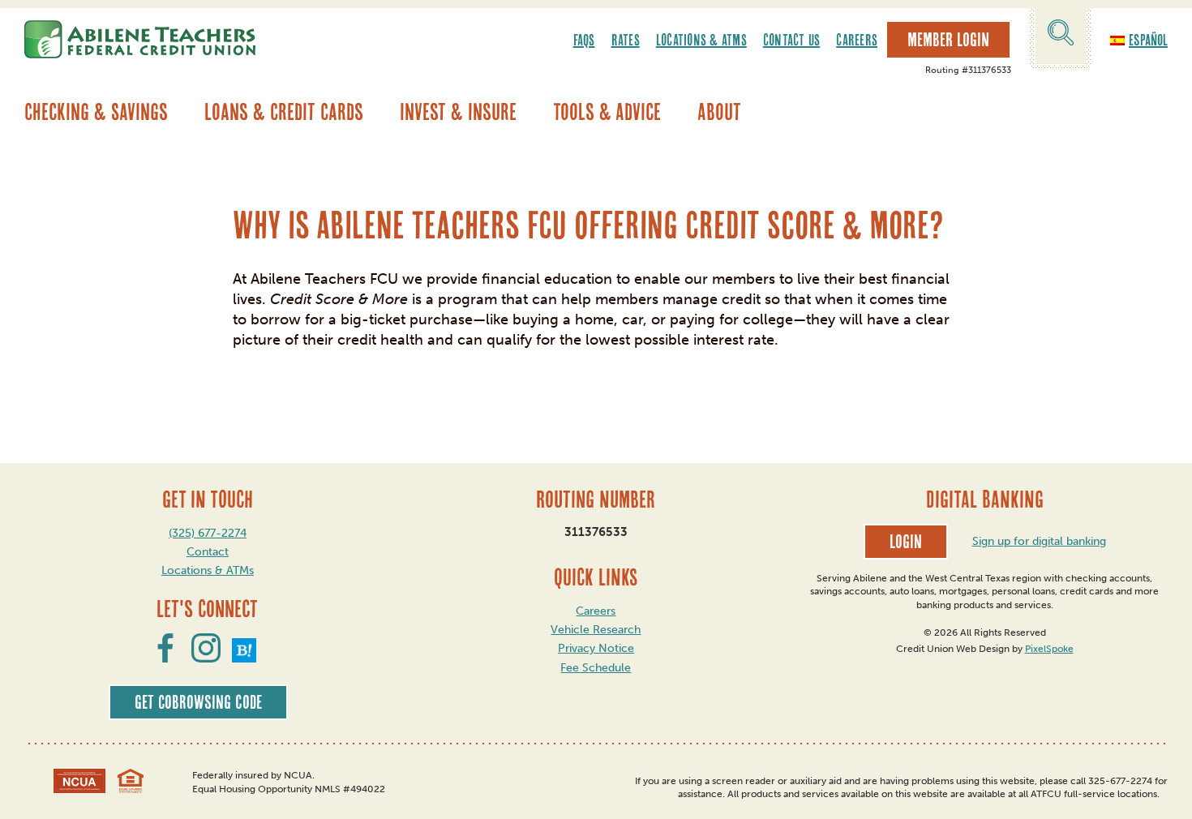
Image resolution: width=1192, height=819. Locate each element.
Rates (625, 40)
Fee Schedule (595, 668)
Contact (208, 552)
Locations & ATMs (701, 40)
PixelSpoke (1049, 648)
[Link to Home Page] (139, 39)
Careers (856, 40)
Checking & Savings (96, 112)
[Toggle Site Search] (1061, 35)
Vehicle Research (596, 630)
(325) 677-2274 (208, 533)
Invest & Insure (458, 112)
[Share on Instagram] (206, 658)
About (719, 112)
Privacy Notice (596, 648)
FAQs (584, 40)
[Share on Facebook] (165, 658)
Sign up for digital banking (1039, 541)
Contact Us (792, 40)
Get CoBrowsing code (198, 702)
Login (906, 541)
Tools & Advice (607, 112)
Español (1148, 40)
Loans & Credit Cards (283, 112)
